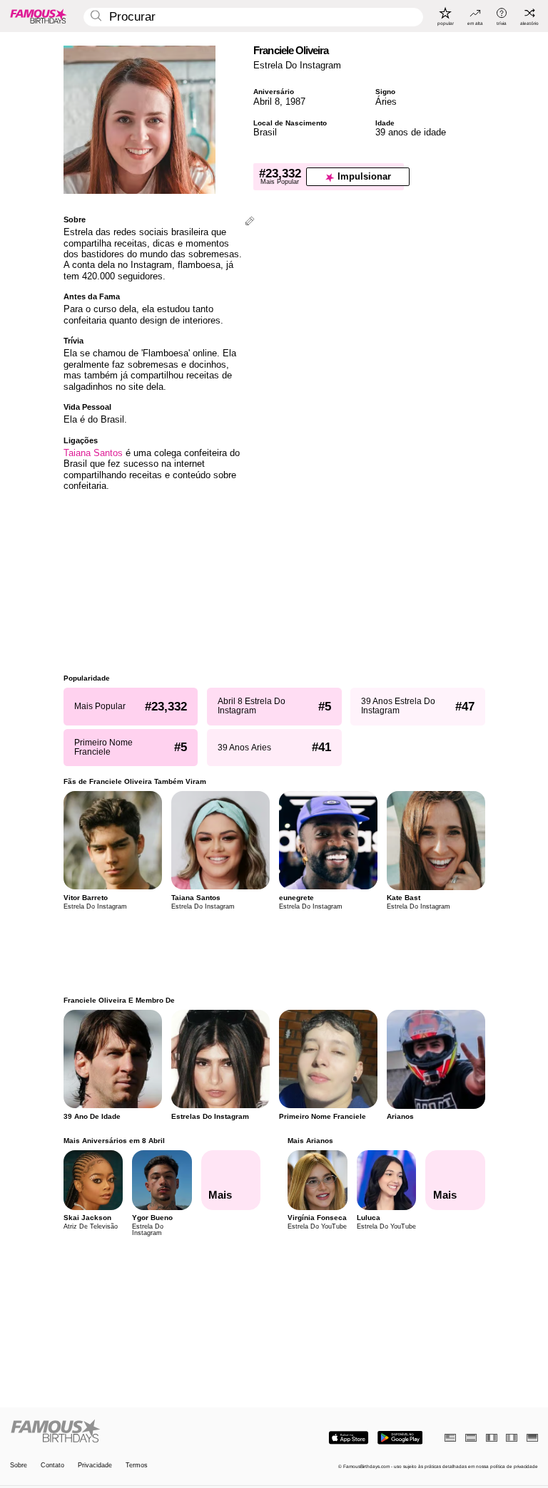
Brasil (265, 132)
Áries (386, 101)
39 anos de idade (410, 132)
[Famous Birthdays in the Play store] (399, 1438)
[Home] (140, 1432)
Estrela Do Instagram (297, 65)
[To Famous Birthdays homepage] (38, 15)
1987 (295, 101)
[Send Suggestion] (249, 222)
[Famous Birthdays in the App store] (348, 1438)
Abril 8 (266, 101)
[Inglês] (450, 1438)
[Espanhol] (471, 1438)
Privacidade (95, 1465)
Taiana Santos (93, 453)
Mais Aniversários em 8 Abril (114, 1141)
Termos (137, 1465)
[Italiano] (511, 1438)
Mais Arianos (310, 1141)
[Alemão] (532, 1438)
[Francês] (491, 1438)
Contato (52, 1465)
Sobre (18, 1465)
